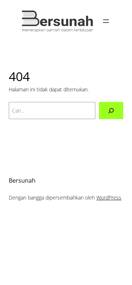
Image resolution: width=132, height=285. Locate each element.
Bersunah (22, 180)
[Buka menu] (106, 21)
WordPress (108, 197)
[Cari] (111, 110)
